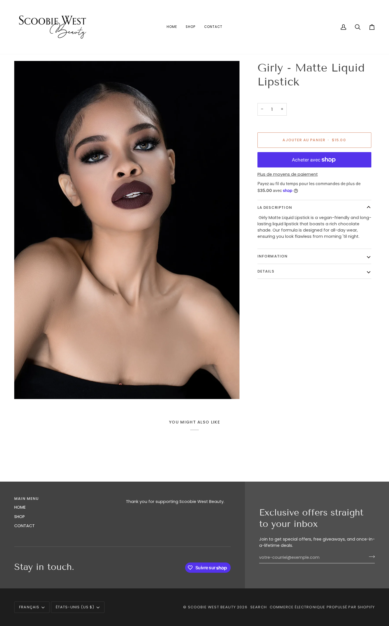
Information (272, 256)
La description (274, 207)
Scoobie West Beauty (212, 607)
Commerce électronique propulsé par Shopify (322, 607)
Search (258, 607)
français (29, 607)
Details (265, 271)
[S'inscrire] (370, 556)
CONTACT (24, 526)
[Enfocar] (126, 230)
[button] (178, 497)
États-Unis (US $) (75, 607)
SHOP (19, 516)
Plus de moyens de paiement (287, 174)
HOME (20, 507)
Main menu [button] (26, 498)
